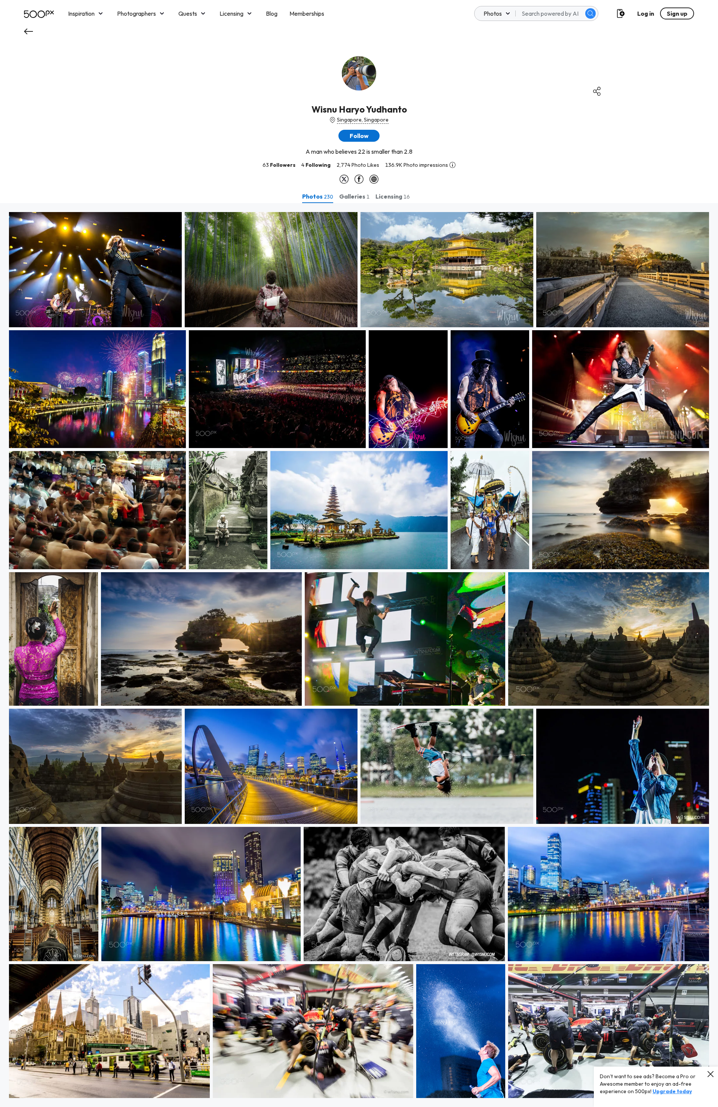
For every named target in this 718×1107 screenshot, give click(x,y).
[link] (95, 269)
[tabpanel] (359, 655)
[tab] (317, 196)
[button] (590, 13)
